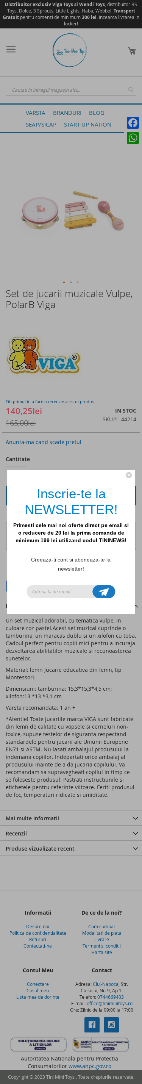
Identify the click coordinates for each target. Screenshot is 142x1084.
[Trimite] (103, 591)
